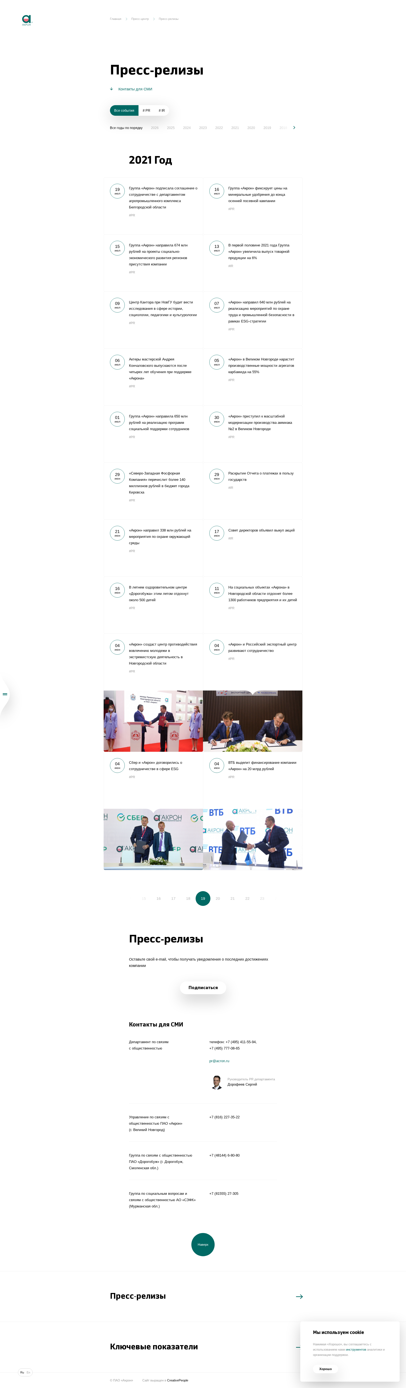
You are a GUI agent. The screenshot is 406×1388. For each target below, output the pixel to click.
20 (218, 898)
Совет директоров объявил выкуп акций (252, 547)
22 (247, 898)
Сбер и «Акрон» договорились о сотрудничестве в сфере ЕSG (153, 811)
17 (173, 898)
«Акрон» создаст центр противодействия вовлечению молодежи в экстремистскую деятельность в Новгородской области (153, 693)
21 (232, 898)
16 (158, 898)
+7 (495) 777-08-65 (224, 1048)
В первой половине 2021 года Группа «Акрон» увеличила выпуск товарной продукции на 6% (252, 262)
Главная (115, 18)
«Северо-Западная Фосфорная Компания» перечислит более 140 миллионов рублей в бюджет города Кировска (153, 490)
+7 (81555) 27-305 (223, 1194)
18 (188, 898)
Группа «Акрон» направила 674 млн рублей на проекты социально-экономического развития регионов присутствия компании (153, 262)
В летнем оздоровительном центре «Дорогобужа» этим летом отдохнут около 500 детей (153, 605)
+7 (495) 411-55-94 (241, 1042)
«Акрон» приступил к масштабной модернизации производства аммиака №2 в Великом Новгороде (252, 433)
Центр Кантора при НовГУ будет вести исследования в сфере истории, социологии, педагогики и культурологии (153, 319)
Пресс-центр (140, 18)
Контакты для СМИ (135, 89)
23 (262, 898)
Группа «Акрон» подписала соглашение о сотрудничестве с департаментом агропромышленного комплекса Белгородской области (153, 205)
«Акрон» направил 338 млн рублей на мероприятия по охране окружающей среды (153, 547)
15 (144, 898)
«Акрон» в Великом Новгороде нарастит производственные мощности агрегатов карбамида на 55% (252, 376)
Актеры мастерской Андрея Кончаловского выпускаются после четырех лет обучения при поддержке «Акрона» (153, 376)
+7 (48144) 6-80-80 (224, 1155)
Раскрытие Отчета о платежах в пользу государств (252, 490)
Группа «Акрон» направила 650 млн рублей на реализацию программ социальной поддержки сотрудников (153, 433)
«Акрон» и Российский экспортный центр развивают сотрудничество (252, 693)
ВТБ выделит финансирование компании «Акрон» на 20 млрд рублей (252, 811)
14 (129, 898)
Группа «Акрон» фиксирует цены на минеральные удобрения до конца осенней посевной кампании (252, 205)
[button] (290, 127)
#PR (132, 215)
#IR (230, 266)
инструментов (356, 1349)
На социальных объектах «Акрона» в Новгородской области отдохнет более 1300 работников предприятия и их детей (252, 605)
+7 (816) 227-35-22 (224, 1117)
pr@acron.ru (219, 1061)
